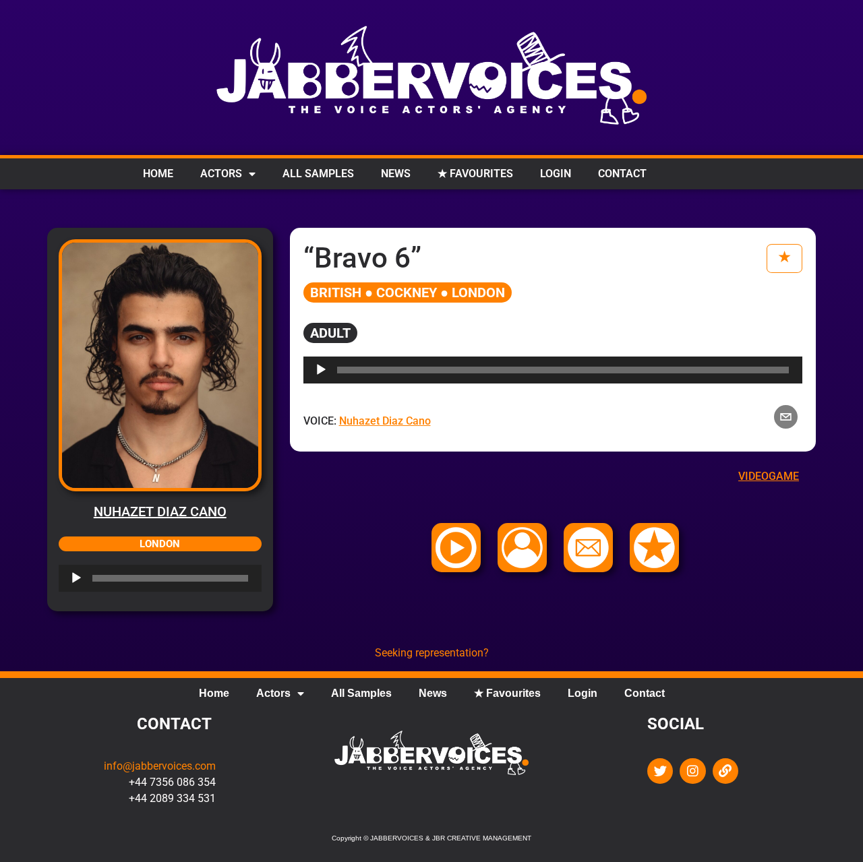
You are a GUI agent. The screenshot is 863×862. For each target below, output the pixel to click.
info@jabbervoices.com (160, 766)
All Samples (318, 173)
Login (555, 173)
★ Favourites (475, 173)
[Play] (76, 578)
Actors (221, 173)
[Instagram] (692, 771)
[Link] (725, 771)
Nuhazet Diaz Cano (160, 511)
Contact (622, 173)
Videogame (768, 476)
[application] (160, 578)
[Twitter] (660, 771)
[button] (786, 417)
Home (158, 173)
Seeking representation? (432, 652)
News (396, 173)
